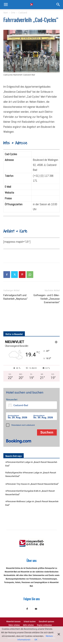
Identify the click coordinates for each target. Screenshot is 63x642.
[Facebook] (6, 274)
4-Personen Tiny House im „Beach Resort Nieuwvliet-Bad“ (32, 484)
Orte (13, 12)
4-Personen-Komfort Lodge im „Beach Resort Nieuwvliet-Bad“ (31, 464)
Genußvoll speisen (46, 621)
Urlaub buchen (30, 621)
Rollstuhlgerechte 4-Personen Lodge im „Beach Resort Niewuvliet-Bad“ (30, 474)
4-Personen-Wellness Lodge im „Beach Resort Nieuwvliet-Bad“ (32, 503)
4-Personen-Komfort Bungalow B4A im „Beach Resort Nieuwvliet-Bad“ (30, 493)
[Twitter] (14, 274)
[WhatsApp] (30, 274)
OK (35, 639)
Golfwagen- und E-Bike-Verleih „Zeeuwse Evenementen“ (46, 299)
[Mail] (36, 609)
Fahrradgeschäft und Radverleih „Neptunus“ (15, 297)
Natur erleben (14, 625)
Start (5, 12)
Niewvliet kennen (13, 621)
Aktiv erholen (28, 625)
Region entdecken (44, 625)
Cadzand (22, 12)
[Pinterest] (22, 274)
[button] (5, 4)
